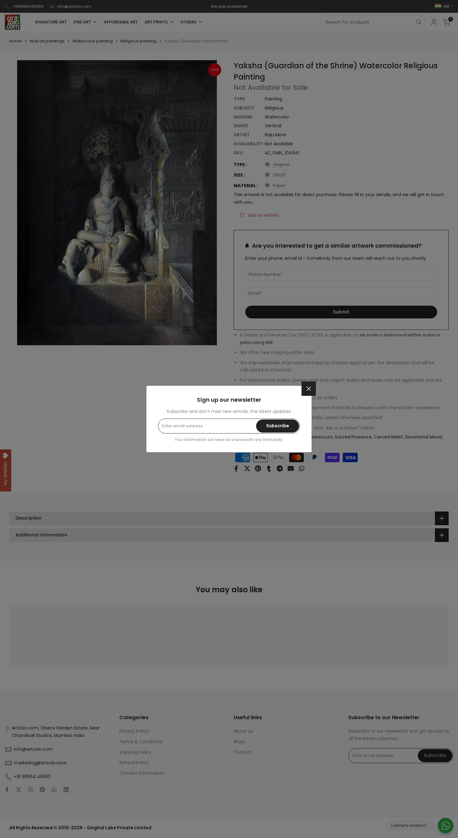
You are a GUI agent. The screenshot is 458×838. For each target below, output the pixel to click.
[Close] (309, 388)
